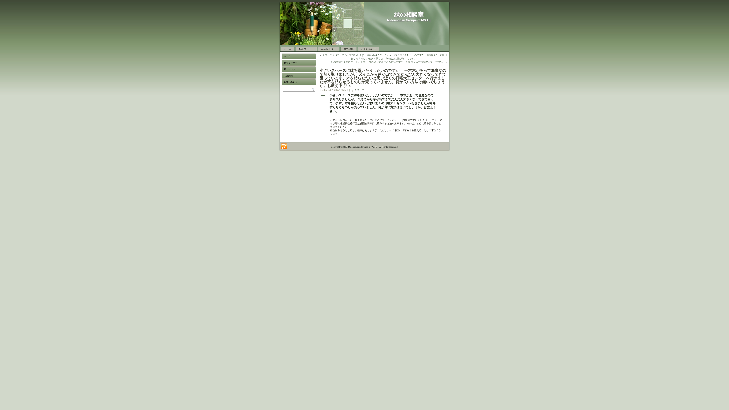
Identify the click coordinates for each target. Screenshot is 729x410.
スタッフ (359, 90)
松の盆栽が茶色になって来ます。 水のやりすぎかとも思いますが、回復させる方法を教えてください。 (388, 62)
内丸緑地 (348, 49)
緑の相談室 (409, 14)
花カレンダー (328, 49)
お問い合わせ (368, 49)
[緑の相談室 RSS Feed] (284, 147)
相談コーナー (306, 49)
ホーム (287, 49)
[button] (383, 103)
